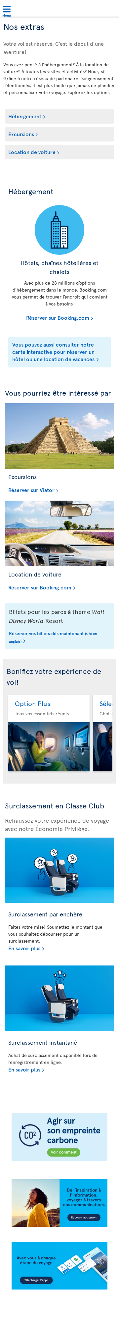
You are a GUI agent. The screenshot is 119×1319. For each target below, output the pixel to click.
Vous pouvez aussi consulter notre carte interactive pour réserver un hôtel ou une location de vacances (53, 351)
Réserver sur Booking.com (50, 317)
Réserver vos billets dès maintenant (53, 637)
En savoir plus (24, 948)
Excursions (21, 133)
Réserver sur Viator (31, 489)
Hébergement (24, 116)
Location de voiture (32, 151)
